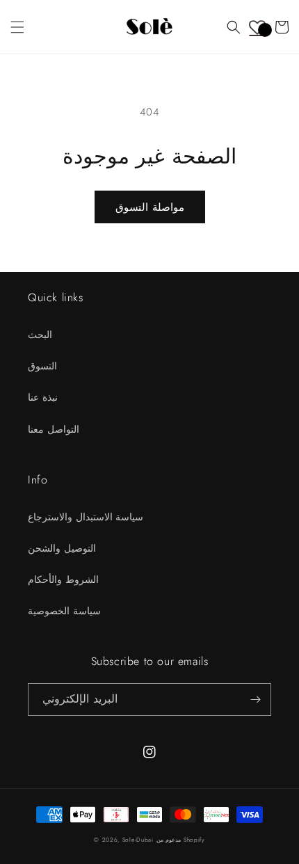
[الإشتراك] (255, 699)
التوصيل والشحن (62, 548)
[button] (17, 27)
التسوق (42, 366)
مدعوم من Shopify (180, 839)
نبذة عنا (43, 397)
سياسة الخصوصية (64, 611)
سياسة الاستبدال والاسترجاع (85, 517)
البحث (40, 335)
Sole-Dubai (138, 839)
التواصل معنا (53, 429)
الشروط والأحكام (63, 579)
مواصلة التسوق (149, 207)
